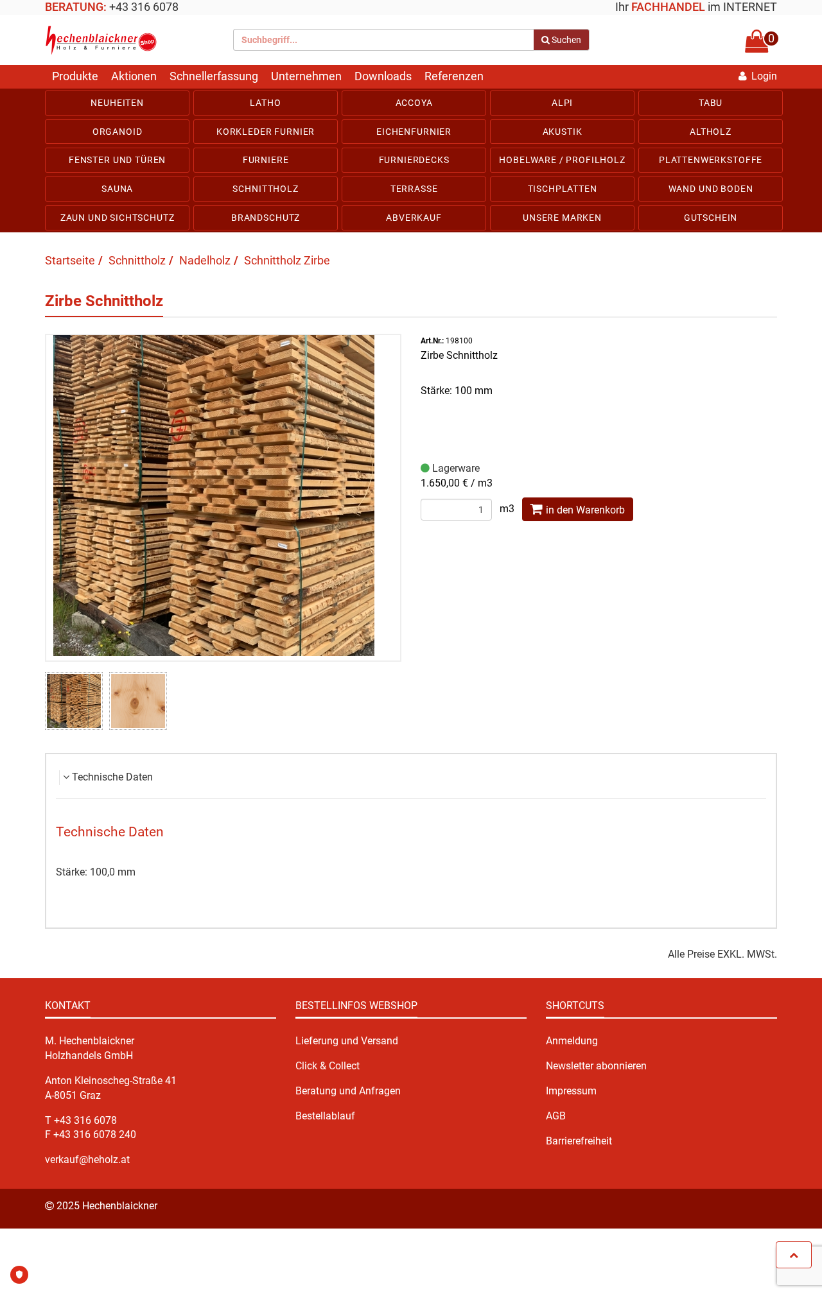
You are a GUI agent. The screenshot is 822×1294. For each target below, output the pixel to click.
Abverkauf (414, 217)
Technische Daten (112, 777)
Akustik (562, 131)
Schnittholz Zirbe (287, 260)
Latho (265, 103)
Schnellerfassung (214, 76)
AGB (556, 1116)
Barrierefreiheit (579, 1141)
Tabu (710, 103)
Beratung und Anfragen (348, 1091)
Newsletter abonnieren (596, 1066)
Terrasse (414, 189)
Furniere (266, 160)
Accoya (414, 103)
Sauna (117, 189)
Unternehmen (306, 76)
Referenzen (454, 76)
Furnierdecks (414, 160)
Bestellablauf (325, 1116)
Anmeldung (572, 1041)
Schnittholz (265, 189)
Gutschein (711, 217)
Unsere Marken (562, 217)
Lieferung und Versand (346, 1041)
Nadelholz (205, 260)
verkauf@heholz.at (87, 1159)
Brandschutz (265, 217)
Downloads (383, 76)
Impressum (571, 1091)
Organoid (117, 131)
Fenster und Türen (117, 160)
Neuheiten (117, 103)
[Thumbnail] (74, 701)
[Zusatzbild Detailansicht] (138, 701)
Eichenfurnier (413, 131)
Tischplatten (562, 189)
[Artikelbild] (223, 495)
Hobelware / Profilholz (562, 160)
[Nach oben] (794, 1254)
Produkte (75, 76)
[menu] (411, 160)
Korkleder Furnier (265, 131)
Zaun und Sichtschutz (117, 217)
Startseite (70, 260)
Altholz (710, 131)
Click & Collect (327, 1066)
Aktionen (134, 76)
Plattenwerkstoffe (710, 160)
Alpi (562, 103)
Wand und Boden (711, 189)
